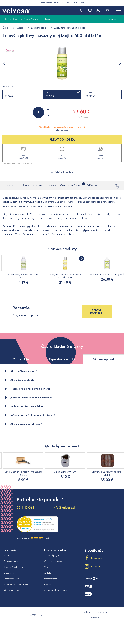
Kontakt (7, 555)
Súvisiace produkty (32, 185)
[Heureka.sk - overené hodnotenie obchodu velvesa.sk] (37, 531)
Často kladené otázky (71, 185)
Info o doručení (62, 130)
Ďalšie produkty (95, 185)
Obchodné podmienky (13, 567)
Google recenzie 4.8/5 (33, 537)
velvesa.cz (88, 612)
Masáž (19, 28)
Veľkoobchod (49, 567)
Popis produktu (10, 185)
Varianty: (7, 86)
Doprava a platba (11, 561)
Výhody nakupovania (12, 590)
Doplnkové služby (11, 578)
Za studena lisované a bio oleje (69, 28)
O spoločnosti (10, 572)
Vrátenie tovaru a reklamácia (16, 584)
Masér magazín (50, 578)
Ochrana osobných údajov (55, 590)
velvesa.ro (95, 617)
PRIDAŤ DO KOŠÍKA (62, 139)
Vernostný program (52, 555)
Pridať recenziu (96, 311)
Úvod (5, 28)
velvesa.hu (102, 612)
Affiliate (47, 572)
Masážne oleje (38, 28)
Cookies (47, 584)
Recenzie (51, 185)
